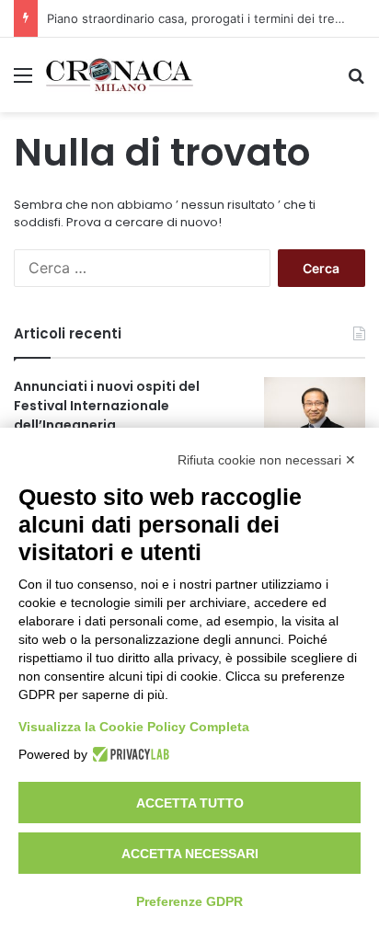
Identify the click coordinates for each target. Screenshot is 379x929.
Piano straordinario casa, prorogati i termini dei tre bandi (208, 18)
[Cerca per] (356, 81)
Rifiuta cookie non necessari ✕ (267, 460)
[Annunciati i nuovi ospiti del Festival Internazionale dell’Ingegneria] (314, 411)
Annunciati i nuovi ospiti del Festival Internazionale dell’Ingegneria (107, 405)
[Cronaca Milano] (119, 75)
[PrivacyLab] (128, 754)
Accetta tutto (190, 803)
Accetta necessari (189, 853)
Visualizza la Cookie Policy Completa (133, 726)
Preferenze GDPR (189, 901)
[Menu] (23, 81)
